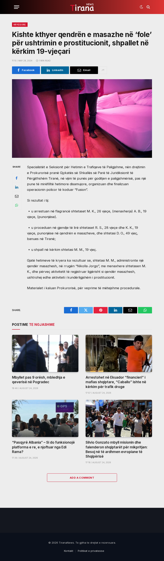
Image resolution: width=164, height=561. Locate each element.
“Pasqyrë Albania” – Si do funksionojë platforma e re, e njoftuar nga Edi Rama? (43, 447)
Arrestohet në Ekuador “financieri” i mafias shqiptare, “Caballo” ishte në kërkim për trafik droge (116, 382)
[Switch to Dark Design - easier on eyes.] (141, 7)
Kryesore (20, 24)
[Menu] (16, 7)
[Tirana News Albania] (82, 7)
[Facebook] (16, 178)
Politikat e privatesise (91, 550)
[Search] (148, 7)
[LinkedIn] (16, 187)
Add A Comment (82, 477)
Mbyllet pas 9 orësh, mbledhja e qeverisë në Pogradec (38, 379)
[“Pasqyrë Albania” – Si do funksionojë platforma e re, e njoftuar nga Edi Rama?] (45, 418)
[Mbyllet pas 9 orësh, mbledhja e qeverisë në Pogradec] (45, 353)
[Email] (16, 196)
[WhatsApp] (16, 205)
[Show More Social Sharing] (103, 70)
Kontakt (68, 550)
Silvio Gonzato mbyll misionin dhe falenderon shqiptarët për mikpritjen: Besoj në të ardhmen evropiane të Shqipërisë (117, 449)
